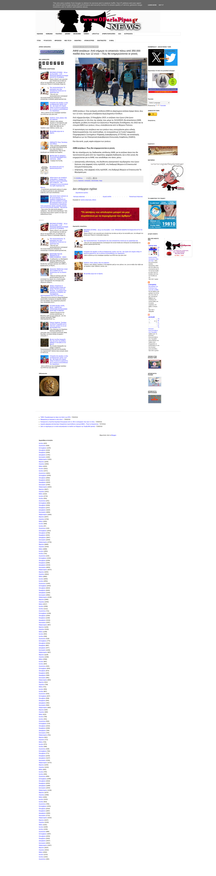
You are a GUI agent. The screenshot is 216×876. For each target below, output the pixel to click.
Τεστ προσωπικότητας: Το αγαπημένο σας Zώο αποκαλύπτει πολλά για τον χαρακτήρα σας (111, 241)
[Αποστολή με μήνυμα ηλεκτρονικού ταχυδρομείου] (87, 178)
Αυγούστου (42, 445)
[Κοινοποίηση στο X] (92, 178)
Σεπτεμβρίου (42, 448)
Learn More (152, 5)
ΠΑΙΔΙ (100, 180)
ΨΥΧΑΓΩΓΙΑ (48, 40)
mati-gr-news (152, 245)
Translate (163, 105)
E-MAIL (111, 40)
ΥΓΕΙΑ (39, 40)
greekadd (151, 317)
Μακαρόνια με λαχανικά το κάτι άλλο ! (51, 419)
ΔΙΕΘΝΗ (67, 34)
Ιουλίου (41, 443)
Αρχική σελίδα (107, 196)
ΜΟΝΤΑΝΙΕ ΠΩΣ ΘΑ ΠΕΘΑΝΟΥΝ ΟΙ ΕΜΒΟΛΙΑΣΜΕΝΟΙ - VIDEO (58, 255)
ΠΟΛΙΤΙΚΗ (59, 34)
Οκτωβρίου (42, 450)
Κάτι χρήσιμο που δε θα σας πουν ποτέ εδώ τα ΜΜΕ (153, 288)
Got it (161, 5)
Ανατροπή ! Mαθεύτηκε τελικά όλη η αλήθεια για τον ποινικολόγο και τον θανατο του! (59, 271)
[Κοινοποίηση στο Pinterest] (96, 178)
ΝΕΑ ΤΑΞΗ (67, 40)
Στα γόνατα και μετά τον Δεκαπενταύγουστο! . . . (57, 167)
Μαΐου (41, 466)
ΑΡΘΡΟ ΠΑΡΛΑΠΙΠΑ (108, 34)
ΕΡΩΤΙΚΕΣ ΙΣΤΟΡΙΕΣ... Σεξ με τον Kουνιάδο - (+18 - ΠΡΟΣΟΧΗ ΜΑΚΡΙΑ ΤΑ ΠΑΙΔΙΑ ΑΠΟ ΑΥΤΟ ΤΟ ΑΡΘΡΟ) (59, 75)
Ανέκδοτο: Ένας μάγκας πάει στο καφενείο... (97, 263)
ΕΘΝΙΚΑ (86, 34)
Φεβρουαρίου (43, 459)
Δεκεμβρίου (42, 455)
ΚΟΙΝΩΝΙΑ (49, 34)
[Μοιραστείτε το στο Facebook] (94, 178)
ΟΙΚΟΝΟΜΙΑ (77, 34)
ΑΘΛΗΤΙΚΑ (77, 40)
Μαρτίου (41, 462)
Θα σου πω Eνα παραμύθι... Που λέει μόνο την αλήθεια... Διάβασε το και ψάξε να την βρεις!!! (58, 342)
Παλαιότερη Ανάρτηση (136, 196)
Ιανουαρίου (42, 457)
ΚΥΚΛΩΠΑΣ (152, 285)
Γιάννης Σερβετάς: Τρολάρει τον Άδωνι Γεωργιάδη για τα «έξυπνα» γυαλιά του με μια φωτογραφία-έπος (58, 325)
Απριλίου (41, 464)
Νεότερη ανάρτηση (79, 196)
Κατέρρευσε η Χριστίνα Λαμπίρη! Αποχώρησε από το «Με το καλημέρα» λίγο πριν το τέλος (67, 422)
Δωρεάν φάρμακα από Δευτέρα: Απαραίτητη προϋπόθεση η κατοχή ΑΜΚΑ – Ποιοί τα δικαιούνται (69, 424)
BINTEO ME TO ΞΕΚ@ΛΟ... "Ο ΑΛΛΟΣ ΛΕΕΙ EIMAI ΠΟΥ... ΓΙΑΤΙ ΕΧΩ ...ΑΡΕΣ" (58, 157)
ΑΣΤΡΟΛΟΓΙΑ (128, 34)
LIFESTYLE (95, 34)
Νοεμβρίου (42, 452)
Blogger (113, 435)
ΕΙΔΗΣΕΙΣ (40, 34)
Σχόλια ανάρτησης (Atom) (88, 200)
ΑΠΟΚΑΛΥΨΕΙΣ (89, 40)
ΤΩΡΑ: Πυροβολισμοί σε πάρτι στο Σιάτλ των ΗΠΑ (55, 417)
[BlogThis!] (90, 178)
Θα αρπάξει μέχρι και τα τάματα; (93, 273)
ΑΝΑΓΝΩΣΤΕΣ (101, 40)
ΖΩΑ (119, 34)
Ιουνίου (41, 468)
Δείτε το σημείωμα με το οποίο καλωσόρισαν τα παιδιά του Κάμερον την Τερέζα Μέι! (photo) (67, 426)
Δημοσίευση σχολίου (82, 192)
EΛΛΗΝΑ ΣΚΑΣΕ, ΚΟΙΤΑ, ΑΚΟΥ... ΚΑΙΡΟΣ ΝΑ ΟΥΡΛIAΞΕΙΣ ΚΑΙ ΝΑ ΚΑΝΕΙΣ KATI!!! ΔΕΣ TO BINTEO (58, 308)
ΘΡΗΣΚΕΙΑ (58, 40)
